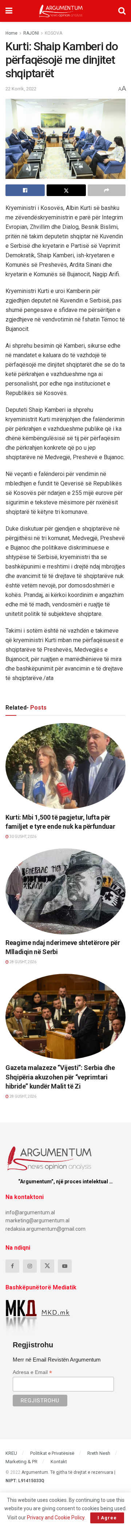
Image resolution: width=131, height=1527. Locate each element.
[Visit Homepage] (61, 11)
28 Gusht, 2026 (22, 962)
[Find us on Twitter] (47, 1266)
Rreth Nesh (98, 1453)
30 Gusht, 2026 (22, 837)
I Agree (107, 1517)
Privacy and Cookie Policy (55, 1517)
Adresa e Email (32, 1372)
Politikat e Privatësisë (52, 1453)
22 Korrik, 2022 (20, 88)
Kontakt (59, 1461)
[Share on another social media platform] (107, 190)
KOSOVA (53, 33)
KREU (11, 1453)
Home (11, 33)
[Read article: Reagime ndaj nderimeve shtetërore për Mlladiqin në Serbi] (65, 891)
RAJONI (31, 33)
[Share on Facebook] (25, 190)
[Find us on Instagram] (30, 1266)
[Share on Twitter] (66, 190)
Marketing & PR (21, 1461)
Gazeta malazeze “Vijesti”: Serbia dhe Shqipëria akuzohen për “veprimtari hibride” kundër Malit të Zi (60, 1077)
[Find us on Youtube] (65, 1266)
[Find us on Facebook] (12, 1266)
